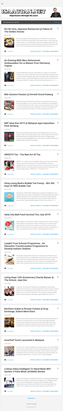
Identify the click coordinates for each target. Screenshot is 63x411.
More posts (31, 398)
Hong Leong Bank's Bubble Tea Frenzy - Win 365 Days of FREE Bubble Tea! (29, 184)
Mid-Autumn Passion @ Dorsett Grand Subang (28, 94)
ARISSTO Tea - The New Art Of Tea (22, 154)
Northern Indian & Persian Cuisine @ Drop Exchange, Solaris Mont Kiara (26, 310)
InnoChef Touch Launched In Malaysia (24, 340)
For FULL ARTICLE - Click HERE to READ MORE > (44, 51)
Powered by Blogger (32, 404)
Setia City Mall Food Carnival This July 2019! (27, 214)
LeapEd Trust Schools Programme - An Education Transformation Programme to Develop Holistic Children (26, 246)
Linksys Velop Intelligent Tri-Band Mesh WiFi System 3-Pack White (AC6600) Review (27, 370)
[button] (58, 29)
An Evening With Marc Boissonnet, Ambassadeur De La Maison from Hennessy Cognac (27, 63)
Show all (57, 22)
